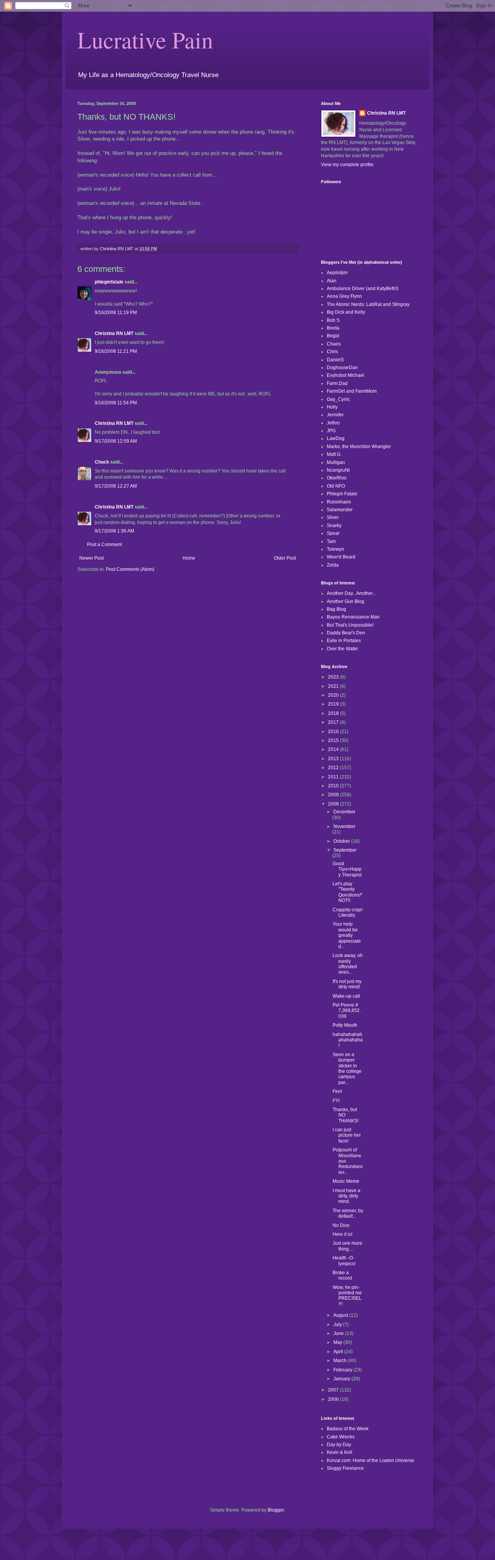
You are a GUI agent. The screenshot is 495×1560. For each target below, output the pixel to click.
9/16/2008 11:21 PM (116, 351)
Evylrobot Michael (345, 375)
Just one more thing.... (347, 1245)
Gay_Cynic (338, 399)
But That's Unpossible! (350, 625)
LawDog (336, 438)
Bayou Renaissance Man (353, 617)
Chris (332, 351)
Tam (331, 541)
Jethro (333, 423)
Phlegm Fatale (342, 494)
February (343, 1370)
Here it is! (342, 1234)
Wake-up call (346, 996)
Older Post (285, 558)
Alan (331, 280)
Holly (332, 407)
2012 (334, 767)
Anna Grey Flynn (344, 296)
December (344, 811)
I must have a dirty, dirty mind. (346, 1196)
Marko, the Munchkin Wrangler (359, 446)
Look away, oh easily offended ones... (348, 964)
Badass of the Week (348, 1428)
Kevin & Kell (339, 1452)
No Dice (341, 1225)
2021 (334, 686)
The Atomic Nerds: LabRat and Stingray (368, 304)
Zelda (333, 565)
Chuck (102, 462)
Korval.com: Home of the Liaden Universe (370, 1460)
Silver (333, 517)
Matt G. (334, 454)
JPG (331, 430)
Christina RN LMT (114, 333)
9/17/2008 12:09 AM (116, 441)
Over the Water (342, 648)
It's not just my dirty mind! (347, 984)
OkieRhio (336, 478)
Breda (333, 328)
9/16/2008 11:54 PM (116, 402)
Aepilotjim (337, 272)
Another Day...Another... (351, 593)
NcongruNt (338, 470)
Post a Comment (104, 544)
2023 (334, 677)
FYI (336, 1100)
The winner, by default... (348, 1213)
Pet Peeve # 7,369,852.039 (347, 1010)
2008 (334, 804)
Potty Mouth (345, 1025)
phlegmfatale (109, 282)
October (342, 841)
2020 (334, 695)
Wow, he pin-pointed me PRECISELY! (347, 1296)
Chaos (334, 344)
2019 (334, 704)
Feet (337, 1091)
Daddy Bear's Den (346, 633)
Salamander (340, 509)
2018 (334, 713)
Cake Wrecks (341, 1437)
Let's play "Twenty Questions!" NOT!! (347, 892)
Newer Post (91, 558)
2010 (334, 786)
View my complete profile (347, 164)
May (338, 1342)
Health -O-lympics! (344, 1260)
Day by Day (339, 1444)
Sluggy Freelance (345, 1468)
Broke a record (342, 1275)
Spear (333, 533)
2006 (334, 1399)
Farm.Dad (337, 383)
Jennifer (335, 414)
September (345, 850)
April (338, 1351)
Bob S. (334, 320)
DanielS (335, 360)
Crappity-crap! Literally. (347, 912)
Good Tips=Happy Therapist (347, 869)
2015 (334, 740)
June (339, 1333)
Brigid (333, 335)
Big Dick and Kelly (346, 312)
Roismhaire (339, 502)
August (341, 1315)
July (338, 1324)
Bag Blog (336, 609)
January (342, 1378)
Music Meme (346, 1181)
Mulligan (336, 462)
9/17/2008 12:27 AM (116, 486)
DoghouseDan (342, 367)
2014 (334, 749)
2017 (334, 722)
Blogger (276, 1510)
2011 (334, 777)
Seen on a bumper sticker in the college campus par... (347, 1068)
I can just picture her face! (347, 1135)
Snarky (334, 525)
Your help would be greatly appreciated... (347, 935)
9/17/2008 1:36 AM (114, 531)
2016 (334, 731)
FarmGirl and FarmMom (352, 391)
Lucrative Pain (145, 39)
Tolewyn (335, 549)
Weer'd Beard (341, 557)
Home (189, 558)
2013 (334, 758)
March (340, 1360)
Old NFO (336, 486)
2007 (334, 1390)
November (344, 826)
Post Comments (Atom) (130, 569)
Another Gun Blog (345, 601)
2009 (334, 794)
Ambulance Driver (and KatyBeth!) (362, 288)
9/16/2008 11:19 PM (116, 312)
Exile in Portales (344, 640)
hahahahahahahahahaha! (348, 1040)
